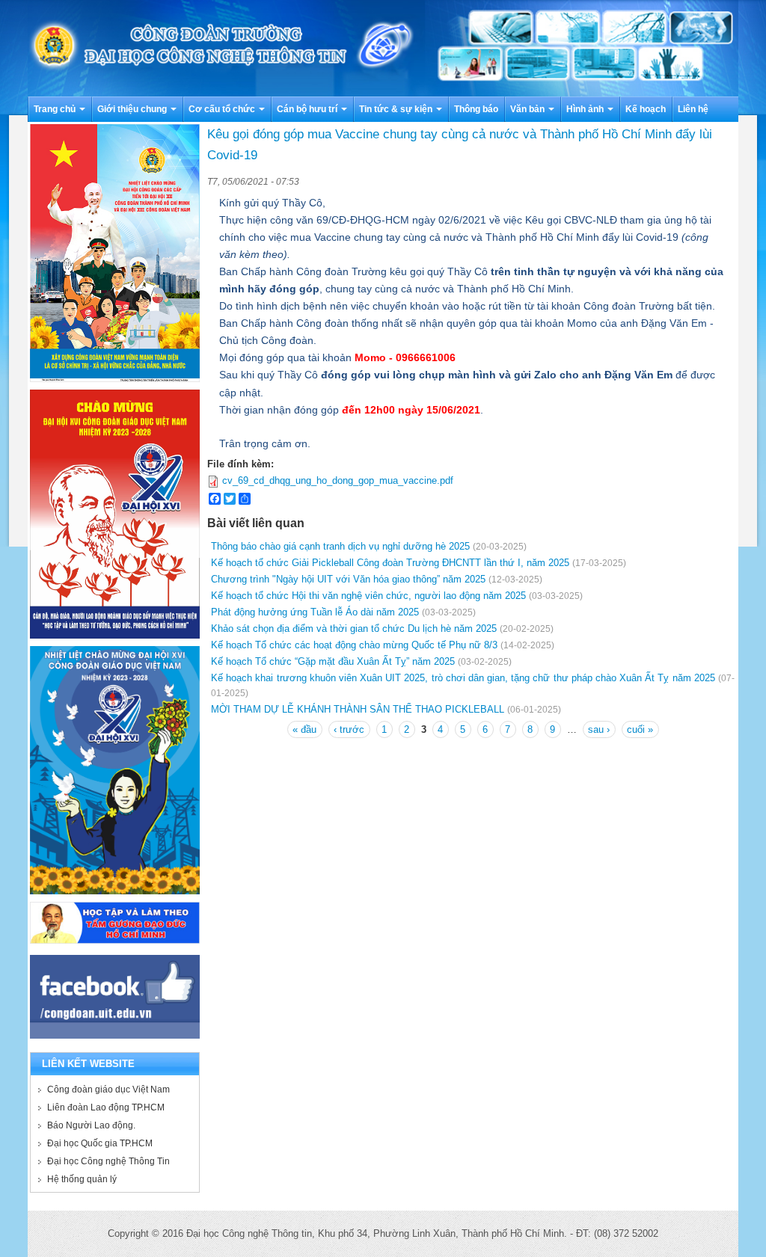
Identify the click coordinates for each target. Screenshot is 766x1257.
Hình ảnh (586, 109)
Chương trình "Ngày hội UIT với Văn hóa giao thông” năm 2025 (348, 579)
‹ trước (349, 729)
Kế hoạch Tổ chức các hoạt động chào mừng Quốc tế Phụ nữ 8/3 (354, 645)
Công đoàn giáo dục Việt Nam (108, 1089)
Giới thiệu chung (133, 109)
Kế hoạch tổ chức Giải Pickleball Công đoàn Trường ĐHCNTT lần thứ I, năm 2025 (390, 562)
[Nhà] (383, 47)
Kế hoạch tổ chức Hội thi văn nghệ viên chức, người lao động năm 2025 (368, 595)
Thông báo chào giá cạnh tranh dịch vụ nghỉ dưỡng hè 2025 (340, 546)
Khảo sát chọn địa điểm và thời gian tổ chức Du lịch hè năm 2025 (354, 628)
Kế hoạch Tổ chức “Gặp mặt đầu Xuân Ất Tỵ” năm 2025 (333, 661)
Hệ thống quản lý (82, 1179)
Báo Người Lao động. (91, 1125)
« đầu (304, 729)
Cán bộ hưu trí (308, 109)
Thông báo (476, 109)
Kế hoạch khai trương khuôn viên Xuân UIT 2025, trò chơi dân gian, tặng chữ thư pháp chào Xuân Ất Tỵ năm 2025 (463, 677)
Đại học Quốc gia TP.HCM (100, 1143)
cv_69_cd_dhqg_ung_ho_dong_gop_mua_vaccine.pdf (337, 480)
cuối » (640, 729)
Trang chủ (56, 109)
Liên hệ (693, 109)
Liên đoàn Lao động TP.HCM (106, 1107)
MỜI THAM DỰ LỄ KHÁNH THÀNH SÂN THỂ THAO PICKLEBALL (357, 709)
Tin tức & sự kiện (397, 109)
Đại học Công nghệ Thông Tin (108, 1161)
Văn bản (528, 109)
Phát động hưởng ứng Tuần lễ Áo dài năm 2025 (315, 612)
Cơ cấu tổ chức (223, 109)
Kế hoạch (645, 109)
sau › (599, 729)
